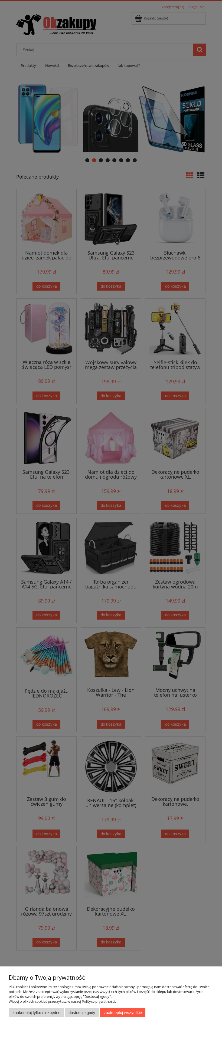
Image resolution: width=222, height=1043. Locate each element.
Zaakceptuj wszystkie (123, 1012)
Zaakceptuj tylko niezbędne (36, 1012)
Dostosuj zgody (81, 1012)
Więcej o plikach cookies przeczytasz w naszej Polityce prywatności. (62, 1001)
